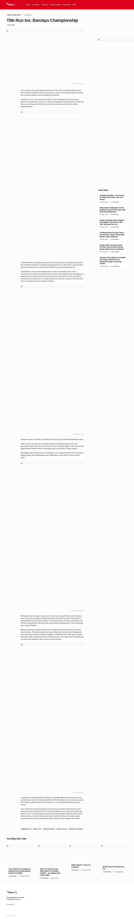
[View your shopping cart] (122, 5)
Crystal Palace (62, 829)
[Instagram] (119, 892)
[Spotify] (123, 892)
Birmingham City (26, 829)
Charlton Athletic (49, 829)
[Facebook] (111, 892)
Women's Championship (14, 15)
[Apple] (126, 892)
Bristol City (37, 829)
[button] (125, 5)
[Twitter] (115, 892)
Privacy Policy (10, 904)
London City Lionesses (75, 829)
